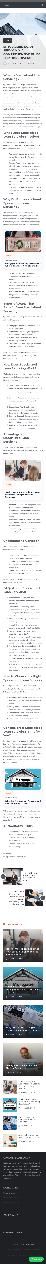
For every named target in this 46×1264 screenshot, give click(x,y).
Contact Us (35, 1255)
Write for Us (24, 1255)
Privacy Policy (11, 1255)
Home (8, 1250)
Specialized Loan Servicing (16, 857)
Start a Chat (38, 1259)
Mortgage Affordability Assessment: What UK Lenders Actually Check (23, 264)
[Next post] (43, 898)
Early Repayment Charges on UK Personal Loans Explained (30, 1119)
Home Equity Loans (11, 1197)
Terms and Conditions (31, 1250)
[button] (43, 5)
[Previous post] (3, 876)
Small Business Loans (12, 1203)
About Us (17, 1250)
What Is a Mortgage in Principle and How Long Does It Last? (23, 802)
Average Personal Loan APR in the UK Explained (29, 1136)
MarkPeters (14, 64)
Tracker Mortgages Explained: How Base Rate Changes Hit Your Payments (22, 494)
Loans (8, 40)
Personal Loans (9, 1193)
